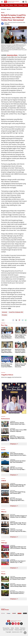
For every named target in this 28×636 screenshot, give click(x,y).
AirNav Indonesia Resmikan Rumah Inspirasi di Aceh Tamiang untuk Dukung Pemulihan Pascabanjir (18, 454)
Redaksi (17, 628)
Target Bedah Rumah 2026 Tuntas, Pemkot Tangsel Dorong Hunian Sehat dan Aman (6, 351)
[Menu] (2, 1)
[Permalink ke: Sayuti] (2, 23)
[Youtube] (18, 623)
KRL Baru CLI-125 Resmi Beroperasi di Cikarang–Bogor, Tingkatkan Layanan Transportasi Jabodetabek (18, 468)
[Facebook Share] (13, 320)
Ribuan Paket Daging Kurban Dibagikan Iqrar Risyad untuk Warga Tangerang (17, 437)
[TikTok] (21, 623)
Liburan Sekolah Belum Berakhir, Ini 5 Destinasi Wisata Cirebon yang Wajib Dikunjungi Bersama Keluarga (18, 578)
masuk (9, 377)
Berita (2, 12)
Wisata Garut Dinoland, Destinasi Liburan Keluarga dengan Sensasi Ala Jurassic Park (18, 585)
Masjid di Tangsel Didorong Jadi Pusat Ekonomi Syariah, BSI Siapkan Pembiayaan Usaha (18, 485)
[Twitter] (10, 623)
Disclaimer (22, 628)
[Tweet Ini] (16, 320)
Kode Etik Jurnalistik (8, 629)
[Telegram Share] (22, 320)
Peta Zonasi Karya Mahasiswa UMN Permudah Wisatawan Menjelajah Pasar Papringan (17, 592)
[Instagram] (15, 623)
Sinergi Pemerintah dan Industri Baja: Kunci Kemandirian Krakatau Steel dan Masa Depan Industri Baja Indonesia (18, 461)
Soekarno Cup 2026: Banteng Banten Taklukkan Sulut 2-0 (17, 554)
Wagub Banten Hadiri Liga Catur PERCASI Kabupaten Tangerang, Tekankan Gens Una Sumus (18, 547)
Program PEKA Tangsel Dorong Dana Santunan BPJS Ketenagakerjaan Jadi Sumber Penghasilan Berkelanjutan (17, 492)
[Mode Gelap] (23, 2)
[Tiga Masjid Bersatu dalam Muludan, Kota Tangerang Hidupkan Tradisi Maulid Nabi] (7, 330)
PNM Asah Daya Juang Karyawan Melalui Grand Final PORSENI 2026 (6, 365)
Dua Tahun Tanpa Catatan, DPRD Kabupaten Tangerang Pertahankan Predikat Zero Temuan (18, 430)
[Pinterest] (13, 623)
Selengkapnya (13, 443)
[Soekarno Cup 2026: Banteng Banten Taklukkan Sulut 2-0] (5, 555)
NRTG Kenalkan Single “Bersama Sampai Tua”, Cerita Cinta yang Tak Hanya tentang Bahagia (18, 523)
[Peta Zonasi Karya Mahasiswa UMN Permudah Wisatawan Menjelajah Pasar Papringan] (5, 593)
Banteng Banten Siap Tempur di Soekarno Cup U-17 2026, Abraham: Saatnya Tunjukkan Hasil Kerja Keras (17, 561)
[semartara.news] (11, 1)
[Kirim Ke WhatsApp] (25, 320)
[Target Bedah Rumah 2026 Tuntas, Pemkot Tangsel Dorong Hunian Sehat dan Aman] (7, 344)
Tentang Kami (6, 628)
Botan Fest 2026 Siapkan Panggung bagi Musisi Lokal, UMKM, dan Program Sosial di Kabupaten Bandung (17, 499)
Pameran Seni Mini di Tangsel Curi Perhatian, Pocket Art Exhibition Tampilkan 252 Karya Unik (18, 516)
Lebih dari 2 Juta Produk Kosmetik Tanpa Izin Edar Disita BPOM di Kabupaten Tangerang (18, 530)
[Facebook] (7, 623)
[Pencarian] (26, 2)
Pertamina (6, 23)
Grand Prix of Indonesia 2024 (19, 22)
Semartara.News (12, 55)
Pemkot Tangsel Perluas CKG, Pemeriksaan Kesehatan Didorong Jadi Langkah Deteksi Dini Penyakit (20, 336)
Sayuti (5, 22)
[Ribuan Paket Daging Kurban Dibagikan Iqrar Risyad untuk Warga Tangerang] (5, 438)
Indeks (12, 628)
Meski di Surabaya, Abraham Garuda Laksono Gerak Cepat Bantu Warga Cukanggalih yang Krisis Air (17, 423)
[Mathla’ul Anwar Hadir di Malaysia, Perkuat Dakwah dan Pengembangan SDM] (21, 359)
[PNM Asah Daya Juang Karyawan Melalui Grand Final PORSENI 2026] (7, 359)
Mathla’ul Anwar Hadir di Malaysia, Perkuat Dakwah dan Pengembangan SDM (20, 365)
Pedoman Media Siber (20, 629)
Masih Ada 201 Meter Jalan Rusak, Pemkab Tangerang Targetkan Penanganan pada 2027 (20, 351)
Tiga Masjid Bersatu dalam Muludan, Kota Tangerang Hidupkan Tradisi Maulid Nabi (6, 336)
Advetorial (10, 22)
